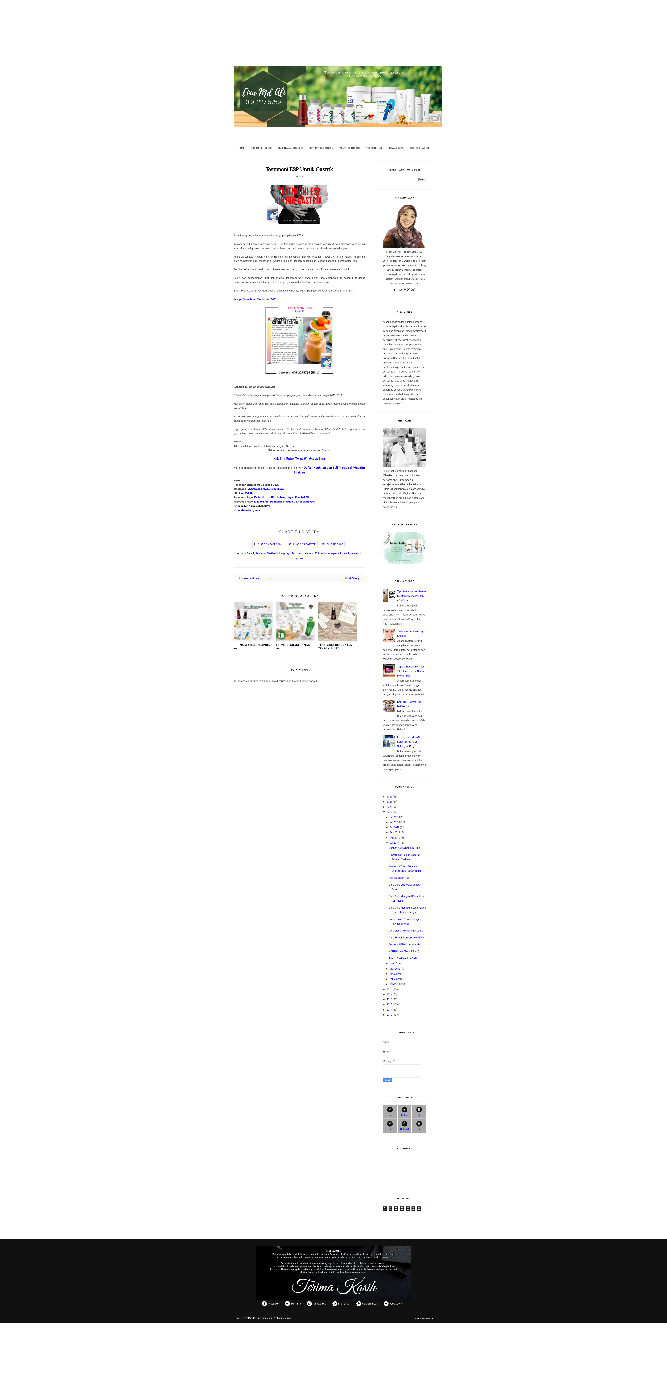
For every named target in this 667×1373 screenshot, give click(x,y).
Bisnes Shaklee (419, 148)
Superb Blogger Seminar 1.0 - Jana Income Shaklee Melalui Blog (411, 671)
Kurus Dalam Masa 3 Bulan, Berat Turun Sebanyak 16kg (408, 742)
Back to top (423, 1318)
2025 (389, 796)
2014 (389, 1009)
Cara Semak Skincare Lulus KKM (406, 937)
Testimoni (297, 553)
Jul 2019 (394, 842)
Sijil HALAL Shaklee (290, 148)
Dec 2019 (395, 817)
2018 (389, 989)
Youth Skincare (349, 148)
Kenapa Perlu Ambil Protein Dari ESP (254, 299)
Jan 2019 (395, 984)
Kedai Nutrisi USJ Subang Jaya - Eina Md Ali (281, 497)
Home (241, 148)
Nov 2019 (395, 822)
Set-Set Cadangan (321, 148)
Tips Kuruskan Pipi (399, 877)
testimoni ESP (311, 553)
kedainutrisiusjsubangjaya (254, 506)
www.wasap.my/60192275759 (266, 489)
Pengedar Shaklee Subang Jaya (273, 553)
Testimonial (374, 148)
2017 (389, 994)
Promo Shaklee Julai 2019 (403, 958)
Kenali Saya (396, 148)
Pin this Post (335, 544)
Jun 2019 (395, 963)
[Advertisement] (104, 24)
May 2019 (395, 968)
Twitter (404, 1115)
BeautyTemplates (262, 1317)
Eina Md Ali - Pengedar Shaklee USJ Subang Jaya (284, 501)
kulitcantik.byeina (249, 510)
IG (419, 1115)
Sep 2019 (395, 832)
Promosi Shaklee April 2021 (252, 646)
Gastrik (250, 553)
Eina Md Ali (246, 493)
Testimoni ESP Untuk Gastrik (404, 944)
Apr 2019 (395, 973)
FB (390, 1115)
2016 (389, 999)
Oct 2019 (395, 827)
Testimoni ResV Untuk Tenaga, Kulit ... (335, 646)
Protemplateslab (282, 1317)
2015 (389, 1004)
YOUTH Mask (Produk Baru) (404, 951)
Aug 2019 (395, 837)
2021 (389, 801)
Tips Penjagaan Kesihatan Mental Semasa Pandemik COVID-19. (411, 596)
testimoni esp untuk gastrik (334, 553)
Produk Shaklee (261, 148)
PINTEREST (404, 1129)
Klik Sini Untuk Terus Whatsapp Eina (299, 458)
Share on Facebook (270, 544)
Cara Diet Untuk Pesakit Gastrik (406, 930)
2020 (389, 806)
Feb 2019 (395, 979)
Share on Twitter (304, 544)
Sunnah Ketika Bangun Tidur (404, 848)
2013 (389, 1014)
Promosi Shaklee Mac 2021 (293, 646)
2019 (389, 812)
